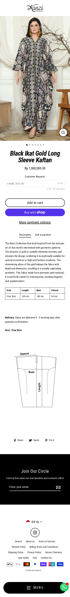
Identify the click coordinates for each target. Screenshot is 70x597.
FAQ (35, 557)
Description (25, 234)
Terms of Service (47, 541)
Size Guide (23, 557)
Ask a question (43, 234)
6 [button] (41, 145)
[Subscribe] (57, 487)
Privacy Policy (34, 552)
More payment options (35, 222)
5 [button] (38, 145)
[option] (35, 78)
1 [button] (27, 145)
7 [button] (44, 145)
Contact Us (46, 557)
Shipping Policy (15, 552)
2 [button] (30, 145)
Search (18, 541)
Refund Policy (18, 547)
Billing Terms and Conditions (44, 547)
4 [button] (35, 145)
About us (30, 541)
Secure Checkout (53, 552)
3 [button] (33, 145)
